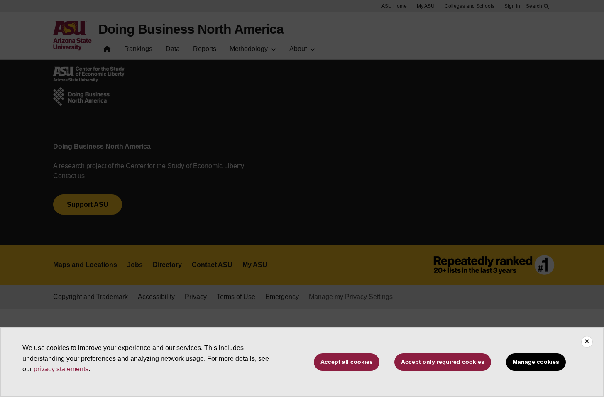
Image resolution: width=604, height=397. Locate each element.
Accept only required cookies (442, 361)
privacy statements (61, 368)
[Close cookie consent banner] (587, 342)
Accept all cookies (346, 361)
